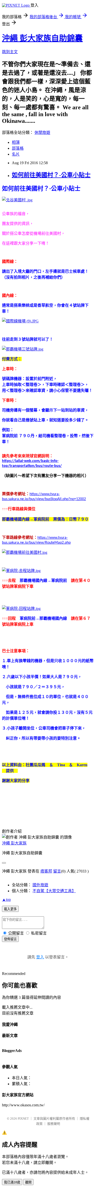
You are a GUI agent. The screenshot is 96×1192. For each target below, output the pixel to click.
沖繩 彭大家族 (14, 843)
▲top (6, 899)
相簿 (16, 142)
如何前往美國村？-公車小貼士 (51, 175)
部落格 (18, 148)
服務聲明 (53, 1124)
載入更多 (10, 909)
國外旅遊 (40, 885)
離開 (28, 1182)
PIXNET (23, 1118)
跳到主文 (10, 52)
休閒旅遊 (42, 132)
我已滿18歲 (12, 1182)
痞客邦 (46, 871)
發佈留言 (10, 939)
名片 (16, 154)
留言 (57, 871)
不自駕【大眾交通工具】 (54, 891)
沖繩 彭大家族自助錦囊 (42, 38)
